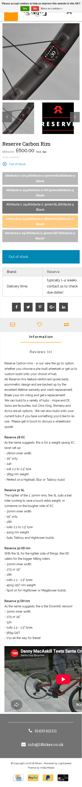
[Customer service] (13, 325)
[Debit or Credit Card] (63, 777)
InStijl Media (47, 767)
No (35, 8)
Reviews (41, 352)
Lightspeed (64, 763)
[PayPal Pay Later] (48, 777)
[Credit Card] (18, 777)
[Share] (16, 307)
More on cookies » (52, 8)
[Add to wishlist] (40, 325)
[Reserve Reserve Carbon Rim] (41, 61)
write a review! (10, 157)
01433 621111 (46, 730)
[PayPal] (33, 777)
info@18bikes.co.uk (45, 744)
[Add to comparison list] (67, 325)
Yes (25, 8)
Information (41, 337)
